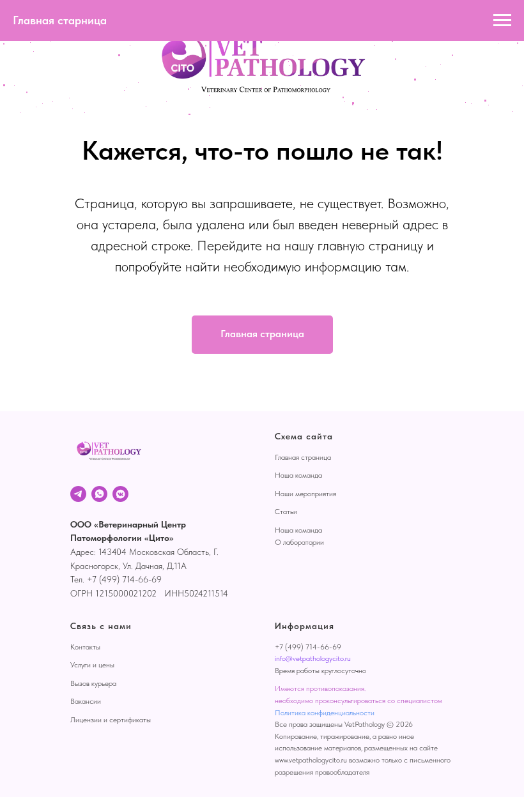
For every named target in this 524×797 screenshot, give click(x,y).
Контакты (85, 646)
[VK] (120, 494)
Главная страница (303, 457)
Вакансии (85, 701)
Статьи (286, 511)
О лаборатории (299, 542)
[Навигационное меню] (502, 20)
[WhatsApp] (99, 494)
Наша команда (298, 475)
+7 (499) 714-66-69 (308, 646)
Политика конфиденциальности (324, 712)
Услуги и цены (92, 664)
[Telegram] (78, 494)
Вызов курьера (93, 683)
